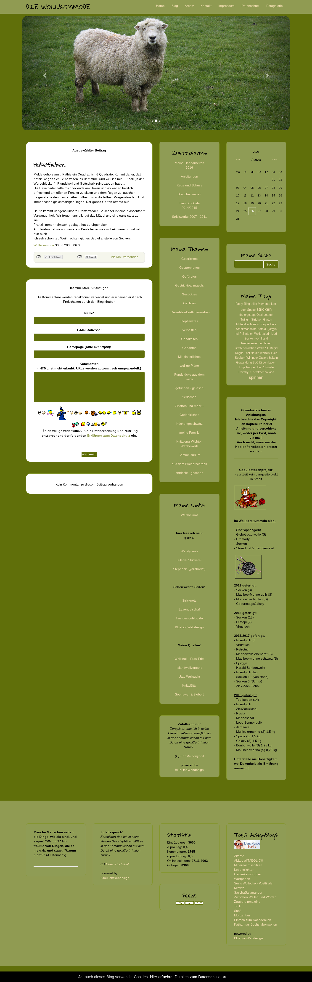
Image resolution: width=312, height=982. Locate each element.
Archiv (189, 6)
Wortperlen (242, 879)
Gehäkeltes (189, 339)
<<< (238, 159)
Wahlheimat (189, 515)
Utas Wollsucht (189, 676)
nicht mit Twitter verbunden (79, 256)
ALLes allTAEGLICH (248, 860)
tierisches (189, 397)
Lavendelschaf (189, 609)
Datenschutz (250, 6)
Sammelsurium (189, 455)
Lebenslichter (244, 869)
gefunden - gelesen (189, 388)
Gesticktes (189, 294)
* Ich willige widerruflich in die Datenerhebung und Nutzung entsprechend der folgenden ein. (90, 433)
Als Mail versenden (124, 257)
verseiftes (189, 330)
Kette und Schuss (189, 185)
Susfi (237, 911)
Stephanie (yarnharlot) (189, 569)
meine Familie (189, 432)
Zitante (239, 856)
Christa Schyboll (192, 756)
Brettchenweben (189, 194)
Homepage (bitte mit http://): (89, 347)
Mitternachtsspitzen (248, 865)
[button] (42, 73)
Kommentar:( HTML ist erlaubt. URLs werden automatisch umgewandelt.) (89, 366)
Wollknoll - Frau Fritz (189, 659)
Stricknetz (189, 600)
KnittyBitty (189, 685)
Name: (89, 313)
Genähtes (189, 348)
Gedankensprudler (247, 874)
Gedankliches (189, 415)
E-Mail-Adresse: (89, 330)
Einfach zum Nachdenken (252, 920)
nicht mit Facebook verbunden (38, 256)
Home (160, 6)
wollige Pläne (189, 365)
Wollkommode (44, 245)
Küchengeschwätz (189, 423)
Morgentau (242, 915)
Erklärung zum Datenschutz (108, 435)
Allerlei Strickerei (189, 560)
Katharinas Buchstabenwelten (255, 924)
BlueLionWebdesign (189, 627)
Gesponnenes (189, 267)
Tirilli (237, 906)
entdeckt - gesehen (189, 473)
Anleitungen (189, 176)
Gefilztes (189, 303)
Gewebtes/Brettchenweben (190, 312)
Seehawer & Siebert (189, 694)
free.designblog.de (189, 618)
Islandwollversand (189, 667)
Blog (175, 6)
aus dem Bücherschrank (189, 464)
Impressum (226, 6)
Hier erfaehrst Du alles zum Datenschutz (185, 977)
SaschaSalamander (248, 892)
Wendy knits (189, 551)
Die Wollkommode (58, 6)
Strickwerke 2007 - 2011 (189, 216)
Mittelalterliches (189, 356)
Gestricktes (189, 258)
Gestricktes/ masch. (189, 285)
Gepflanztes (189, 321)
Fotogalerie (274, 6)
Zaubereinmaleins (247, 901)
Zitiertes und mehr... (189, 406)
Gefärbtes (189, 276)
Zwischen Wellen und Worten (255, 897)
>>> (274, 159)
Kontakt (206, 6)
